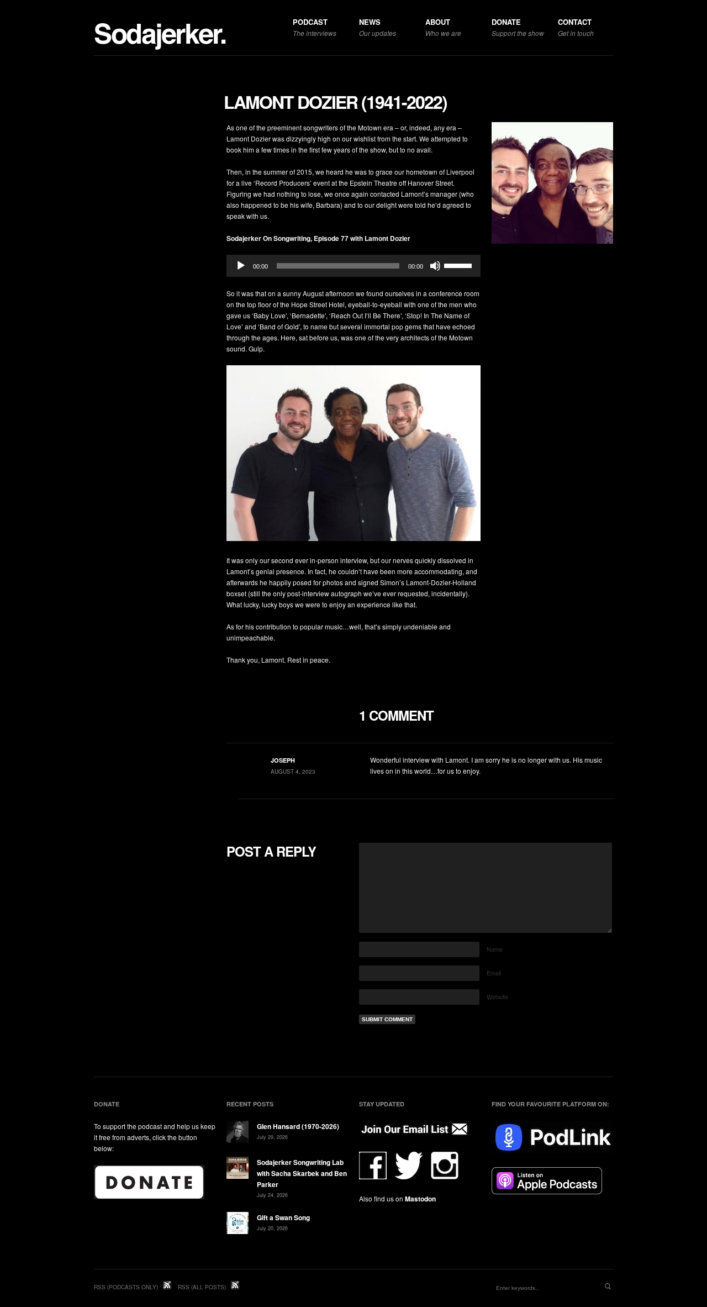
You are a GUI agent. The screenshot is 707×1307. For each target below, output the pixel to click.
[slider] (459, 265)
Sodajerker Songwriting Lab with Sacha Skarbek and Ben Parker (302, 1173)
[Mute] (435, 265)
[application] (353, 266)
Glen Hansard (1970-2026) (298, 1126)
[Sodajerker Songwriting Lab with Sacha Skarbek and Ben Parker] (237, 1169)
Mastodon (420, 1199)
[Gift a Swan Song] (237, 1224)
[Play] (240, 265)
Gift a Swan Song (283, 1217)
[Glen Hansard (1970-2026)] (237, 1133)
